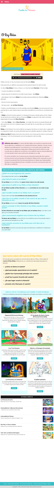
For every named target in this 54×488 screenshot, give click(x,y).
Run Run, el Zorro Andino (8, 424)
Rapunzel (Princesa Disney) (14, 315)
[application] (27, 77)
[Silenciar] (36, 77)
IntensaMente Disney (7, 416)
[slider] (40, 77)
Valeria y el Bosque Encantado (40, 348)
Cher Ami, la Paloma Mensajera (10, 432)
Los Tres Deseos (14, 348)
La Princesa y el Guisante (14, 379)
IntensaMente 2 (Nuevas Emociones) (12, 408)
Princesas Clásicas (13, 483)
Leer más (14, 325)
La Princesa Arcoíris (7, 399)
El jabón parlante (40, 379)
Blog (49, 483)
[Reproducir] (13, 77)
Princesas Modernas (26, 483)
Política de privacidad (39, 483)
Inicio (5, 483)
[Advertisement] (27, 22)
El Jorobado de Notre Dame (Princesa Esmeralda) (40, 316)
